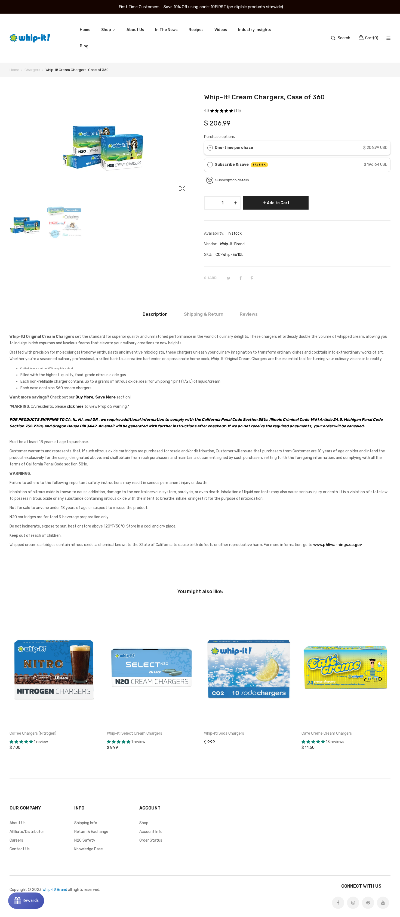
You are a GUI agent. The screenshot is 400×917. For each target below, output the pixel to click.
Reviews (249, 314)
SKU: (208, 254)
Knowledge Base (88, 849)
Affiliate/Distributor (27, 831)
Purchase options (219, 136)
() (371, 38)
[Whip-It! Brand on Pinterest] (368, 903)
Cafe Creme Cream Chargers (326, 733)
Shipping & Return (203, 314)
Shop (143, 823)
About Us (18, 823)
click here (75, 406)
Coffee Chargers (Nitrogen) (33, 733)
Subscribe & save (240, 164)
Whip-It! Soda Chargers (224, 733)
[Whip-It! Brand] (30, 38)
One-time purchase (234, 147)
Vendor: (210, 244)
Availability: (214, 233)
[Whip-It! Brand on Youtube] (383, 903)
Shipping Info (85, 823)
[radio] (210, 148)
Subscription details (232, 180)
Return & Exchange (91, 831)
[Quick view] (97, 717)
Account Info (150, 831)
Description (155, 314)
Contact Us (20, 849)
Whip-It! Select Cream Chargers (134, 733)
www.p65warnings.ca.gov (337, 544)
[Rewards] (26, 901)
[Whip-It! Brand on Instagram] (353, 903)
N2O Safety (84, 840)
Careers (16, 840)
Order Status (150, 840)
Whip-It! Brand (54, 889)
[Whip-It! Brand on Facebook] (338, 903)
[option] (27, 225)
